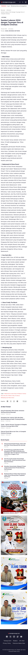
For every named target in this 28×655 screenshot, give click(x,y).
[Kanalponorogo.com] (8, 2)
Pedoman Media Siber (19, 643)
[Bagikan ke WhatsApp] (14, 401)
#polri (8, 6)
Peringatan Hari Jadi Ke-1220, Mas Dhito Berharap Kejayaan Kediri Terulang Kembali (12, 418)
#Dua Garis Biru (4, 395)
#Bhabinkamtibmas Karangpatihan (19, 6)
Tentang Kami (7, 640)
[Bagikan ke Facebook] (7, 401)
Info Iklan (21, 640)
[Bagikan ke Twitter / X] (10, 401)
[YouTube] (21, 636)
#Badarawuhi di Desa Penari (10, 393)
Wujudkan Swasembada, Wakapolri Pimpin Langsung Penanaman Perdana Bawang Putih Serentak (15, 468)
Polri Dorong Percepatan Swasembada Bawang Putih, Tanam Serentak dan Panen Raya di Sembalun (15, 460)
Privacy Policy (7, 643)
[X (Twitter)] (10, 636)
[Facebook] (7, 636)
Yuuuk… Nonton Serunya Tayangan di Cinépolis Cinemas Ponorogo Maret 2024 (14, 425)
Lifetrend (8, 10)
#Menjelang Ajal (4, 397)
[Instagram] (14, 636)
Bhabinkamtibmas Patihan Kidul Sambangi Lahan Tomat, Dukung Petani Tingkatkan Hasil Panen (15, 475)
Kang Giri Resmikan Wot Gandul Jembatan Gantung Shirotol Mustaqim (12, 411)
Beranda (3, 10)
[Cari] (22, 2)
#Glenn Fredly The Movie (14, 395)
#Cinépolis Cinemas (21, 393)
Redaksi (15, 640)
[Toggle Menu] (25, 2)
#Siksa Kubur (11, 397)
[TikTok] (17, 636)
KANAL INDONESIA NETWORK (12, 30)
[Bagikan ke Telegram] (17, 401)
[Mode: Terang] (20, 2)
